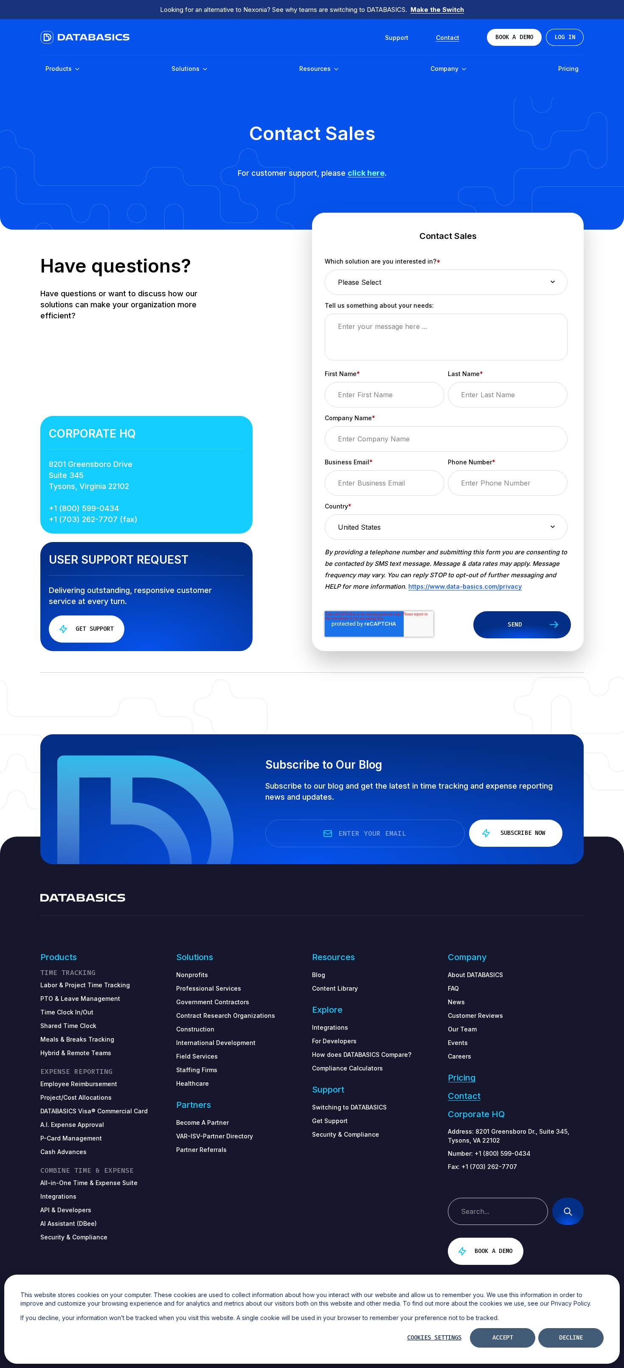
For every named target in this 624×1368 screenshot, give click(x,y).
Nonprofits (192, 974)
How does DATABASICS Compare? (361, 1054)
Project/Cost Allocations (76, 1097)
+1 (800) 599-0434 (84, 508)
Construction (195, 1029)
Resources (315, 68)
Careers (459, 1056)
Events (458, 1042)
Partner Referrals (201, 1149)
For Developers (334, 1041)
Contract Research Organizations (225, 1015)
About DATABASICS (475, 974)
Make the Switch (437, 10)
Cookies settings (434, 1337)
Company (445, 68)
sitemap (462, 1187)
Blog (318, 974)
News (456, 1002)
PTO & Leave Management (80, 998)
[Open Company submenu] (463, 69)
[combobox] (498, 1211)
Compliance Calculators (347, 1068)
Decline (571, 1337)
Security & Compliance (345, 1134)
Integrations (330, 1027)
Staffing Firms (196, 1069)
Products (59, 68)
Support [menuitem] (396, 37)
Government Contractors (212, 1002)
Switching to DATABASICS (349, 1107)
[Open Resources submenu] (335, 69)
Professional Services (208, 988)
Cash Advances (63, 1151)
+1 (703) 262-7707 (489, 1166)
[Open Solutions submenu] (204, 69)
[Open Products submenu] (76, 69)
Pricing (568, 68)
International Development (216, 1042)
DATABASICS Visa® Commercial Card (94, 1111)
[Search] (568, 1211)
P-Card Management (71, 1138)
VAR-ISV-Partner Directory (214, 1136)
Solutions (186, 68)
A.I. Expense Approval (72, 1124)
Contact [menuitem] (447, 37)
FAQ (453, 988)
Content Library (335, 988)
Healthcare (192, 1083)
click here (366, 173)
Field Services (197, 1056)
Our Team (462, 1029)
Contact (464, 1096)
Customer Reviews (475, 1015)
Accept (502, 1337)
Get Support (330, 1120)
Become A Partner (202, 1122)
